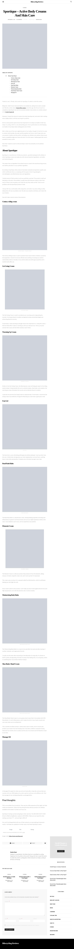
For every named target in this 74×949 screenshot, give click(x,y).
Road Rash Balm (14, 85)
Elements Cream (14, 87)
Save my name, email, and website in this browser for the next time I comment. (22, 925)
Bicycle (52, 896)
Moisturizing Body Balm (16, 89)
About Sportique (12, 75)
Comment (7, 901)
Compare (24, 7)
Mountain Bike (54, 930)
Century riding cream (15, 78)
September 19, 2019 (11, 19)
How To (52, 923)
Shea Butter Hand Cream (16, 90)
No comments (19, 19)
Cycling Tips (53, 915)
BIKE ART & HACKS (54, 900)
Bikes (51, 907)
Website (34, 918)
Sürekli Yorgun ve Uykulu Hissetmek (9, 877)
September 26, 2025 (9, 880)
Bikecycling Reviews (37, 2)
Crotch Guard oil (9, 112)
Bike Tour (52, 904)
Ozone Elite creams (21, 108)
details (23, 832)
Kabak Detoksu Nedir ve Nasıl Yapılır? (40, 877)
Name (6, 918)
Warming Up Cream (15, 81)
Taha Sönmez (9, 881)
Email (20, 918)
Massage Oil (13, 92)
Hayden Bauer (39, 19)
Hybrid (52, 927)
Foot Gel (13, 83)
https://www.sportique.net (16, 836)
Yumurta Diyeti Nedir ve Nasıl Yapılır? (24, 877)
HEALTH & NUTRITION (55, 919)
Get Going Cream (15, 79)
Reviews (52, 934)
